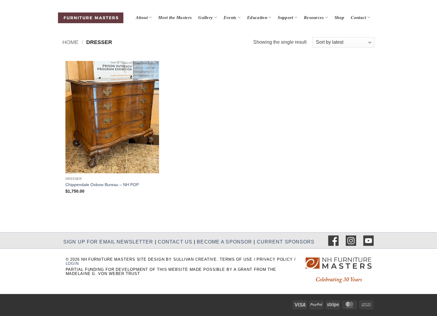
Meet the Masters (175, 17)
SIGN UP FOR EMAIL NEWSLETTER (108, 241)
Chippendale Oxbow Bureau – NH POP (102, 184)
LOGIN (72, 263)
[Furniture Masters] (90, 17)
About (142, 17)
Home (70, 42)
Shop (339, 17)
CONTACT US (175, 241)
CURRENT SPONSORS (286, 241)
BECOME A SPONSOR (224, 241)
